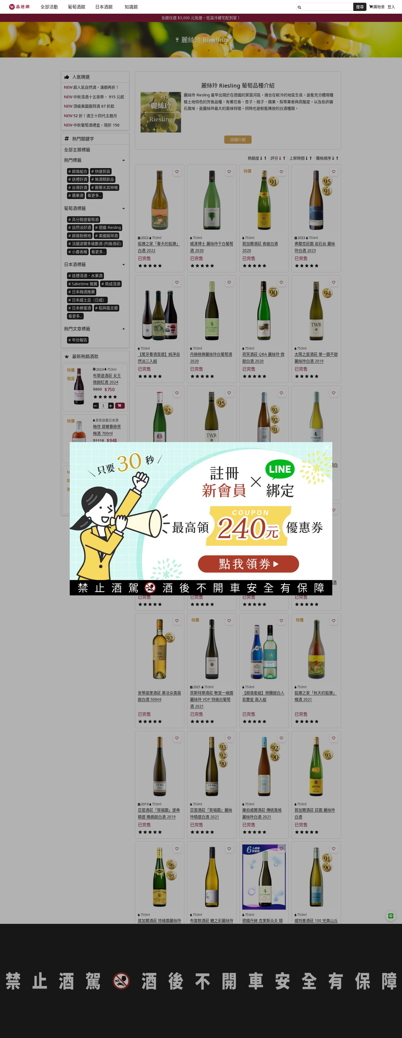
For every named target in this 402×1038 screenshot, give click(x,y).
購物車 (379, 6)
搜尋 (360, 6)
